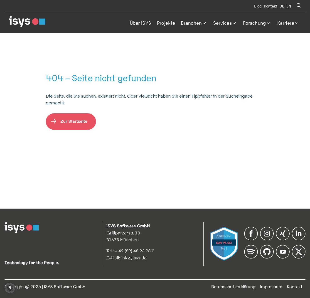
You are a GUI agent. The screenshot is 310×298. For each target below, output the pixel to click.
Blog (258, 5)
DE (282, 5)
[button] (10, 288)
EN (288, 5)
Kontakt (270, 5)
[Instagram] (267, 238)
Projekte (166, 23)
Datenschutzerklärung (233, 286)
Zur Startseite (73, 121)
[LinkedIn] (298, 238)
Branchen (191, 23)
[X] (298, 257)
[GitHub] (267, 257)
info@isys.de (134, 258)
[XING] (283, 238)
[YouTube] (283, 257)
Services (222, 23)
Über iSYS (140, 23)
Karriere (285, 23)
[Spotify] (251, 257)
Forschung (254, 23)
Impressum (271, 286)
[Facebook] (251, 238)
